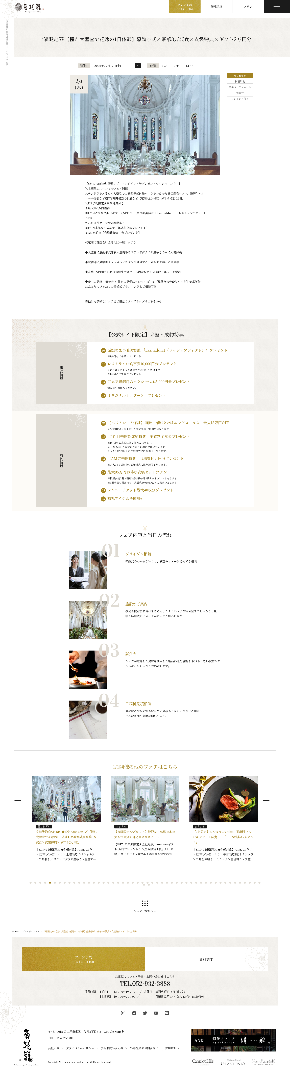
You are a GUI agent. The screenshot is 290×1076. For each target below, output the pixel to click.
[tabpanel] (66, 818)
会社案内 (53, 1048)
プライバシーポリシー (80, 1048)
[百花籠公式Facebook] (134, 1013)
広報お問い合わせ (112, 1048)
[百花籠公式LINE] (166, 1013)
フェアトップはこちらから (145, 301)
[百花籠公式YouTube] (156, 1013)
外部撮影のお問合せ (143, 1048)
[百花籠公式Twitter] (145, 1013)
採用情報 (171, 1048)
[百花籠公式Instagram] (123, 1013)
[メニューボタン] (277, 6)
